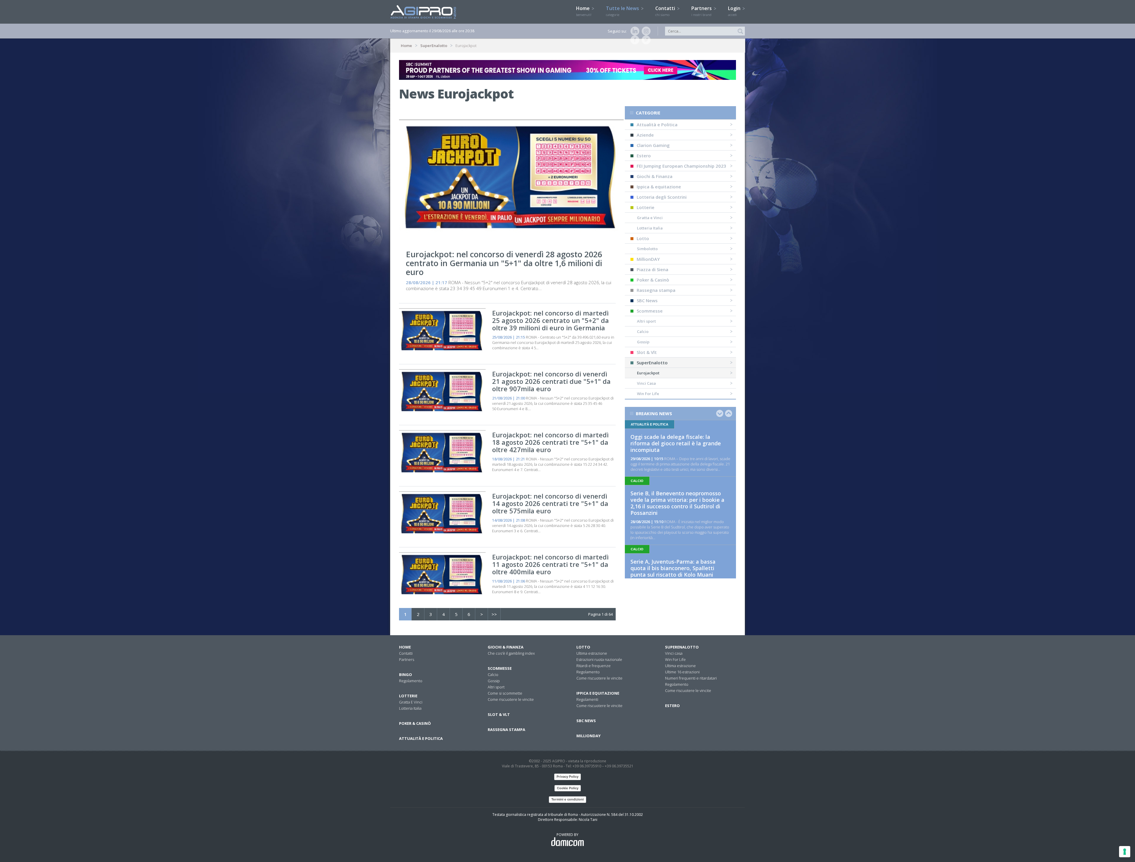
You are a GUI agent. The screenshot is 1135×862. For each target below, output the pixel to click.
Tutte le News (623, 11)
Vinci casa (673, 653)
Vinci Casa (646, 383)
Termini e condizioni (567, 799)
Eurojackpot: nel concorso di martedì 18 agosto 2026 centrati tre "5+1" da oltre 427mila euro (550, 442)
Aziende (645, 135)
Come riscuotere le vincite (511, 699)
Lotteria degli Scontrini (662, 197)
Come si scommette (505, 693)
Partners (702, 11)
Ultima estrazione (591, 653)
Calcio (642, 331)
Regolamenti (587, 699)
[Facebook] (633, 39)
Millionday (588, 735)
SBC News (647, 300)
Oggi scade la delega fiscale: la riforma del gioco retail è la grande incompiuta (675, 443)
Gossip (643, 342)
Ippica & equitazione (659, 187)
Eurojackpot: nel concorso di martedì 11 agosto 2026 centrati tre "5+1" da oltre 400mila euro (550, 564)
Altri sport (646, 321)
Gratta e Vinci (650, 217)
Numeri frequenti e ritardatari (691, 678)
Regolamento (410, 680)
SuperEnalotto (433, 45)
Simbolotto (647, 248)
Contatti (665, 11)
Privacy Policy (567, 776)
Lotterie (645, 207)
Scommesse (650, 311)
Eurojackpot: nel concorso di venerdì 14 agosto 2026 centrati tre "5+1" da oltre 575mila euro (550, 503)
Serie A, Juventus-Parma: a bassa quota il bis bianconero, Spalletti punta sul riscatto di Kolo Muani (673, 568)
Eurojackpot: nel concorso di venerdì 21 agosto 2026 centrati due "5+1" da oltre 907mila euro (551, 381)
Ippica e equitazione (597, 693)
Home (583, 11)
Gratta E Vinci (410, 702)
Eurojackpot (648, 373)
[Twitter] (645, 39)
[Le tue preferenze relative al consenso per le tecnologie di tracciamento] (1124, 851)
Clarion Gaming (653, 145)
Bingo (405, 674)
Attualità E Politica (421, 738)
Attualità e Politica (657, 124)
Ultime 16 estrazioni (682, 672)
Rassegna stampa (656, 290)
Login (735, 11)
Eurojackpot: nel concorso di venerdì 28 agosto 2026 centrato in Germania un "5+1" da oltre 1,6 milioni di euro (504, 263)
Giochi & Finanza (654, 176)
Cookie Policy (567, 788)
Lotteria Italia (650, 228)
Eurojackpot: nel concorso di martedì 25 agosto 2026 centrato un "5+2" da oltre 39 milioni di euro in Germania (550, 320)
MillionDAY (648, 259)
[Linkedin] (633, 31)
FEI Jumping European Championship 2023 (681, 166)
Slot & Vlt (647, 352)
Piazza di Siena (652, 269)
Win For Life (648, 393)
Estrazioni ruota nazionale (599, 659)
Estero (644, 156)
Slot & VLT (499, 714)
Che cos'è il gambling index (511, 653)
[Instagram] (645, 31)
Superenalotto (682, 647)
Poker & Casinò (653, 280)
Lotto (643, 238)
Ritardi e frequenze (593, 665)
